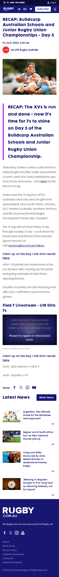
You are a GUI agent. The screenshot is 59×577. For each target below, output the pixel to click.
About (6, 542)
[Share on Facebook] (14, 387)
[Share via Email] (34, 387)
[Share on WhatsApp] (28, 387)
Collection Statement (13, 554)
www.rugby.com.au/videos (26, 245)
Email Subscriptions (12, 562)
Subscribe (43, 9)
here (43, 181)
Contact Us (8, 558)
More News (46, 397)
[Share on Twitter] (21, 387)
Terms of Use (9, 546)
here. (6, 258)
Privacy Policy (10, 550)
